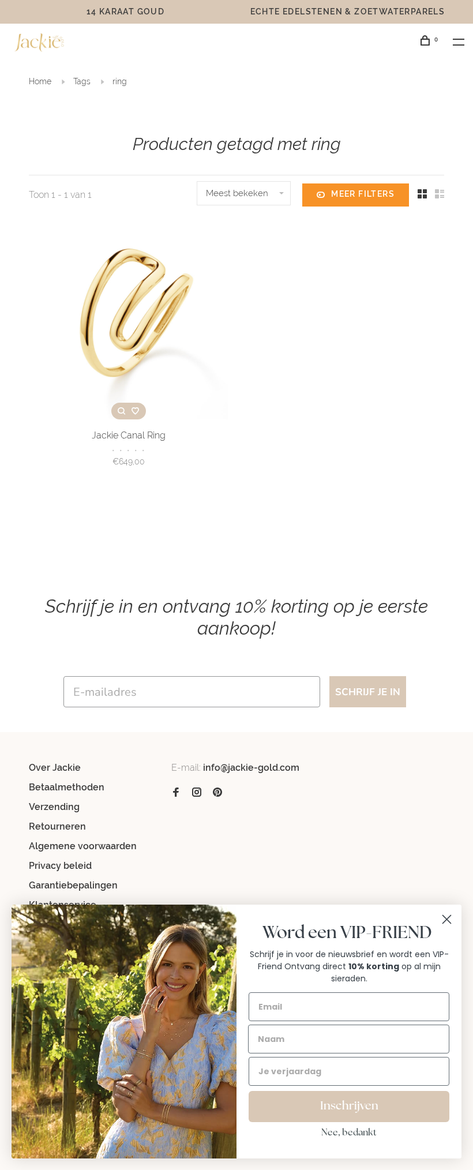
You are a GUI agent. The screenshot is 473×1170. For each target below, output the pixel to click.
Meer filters (363, 193)
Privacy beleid (60, 865)
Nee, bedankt (349, 1133)
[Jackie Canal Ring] (128, 321)
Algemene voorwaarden (83, 846)
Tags (82, 81)
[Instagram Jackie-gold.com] (196, 792)
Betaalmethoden (66, 787)
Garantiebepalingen (73, 885)
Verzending (54, 806)
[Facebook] (176, 792)
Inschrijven (349, 1106)
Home (40, 81)
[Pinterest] (217, 792)
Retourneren (57, 826)
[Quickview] (121, 411)
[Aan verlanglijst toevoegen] (135, 411)
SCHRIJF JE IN (367, 692)
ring (119, 81)
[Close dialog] (447, 919)
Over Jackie (55, 767)
